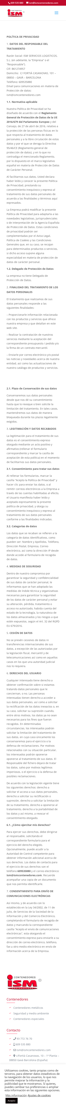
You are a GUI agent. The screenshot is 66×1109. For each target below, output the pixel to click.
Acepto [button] (11, 1100)
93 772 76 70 (24, 1038)
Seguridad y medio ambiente (31, 1013)
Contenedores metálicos (28, 1007)
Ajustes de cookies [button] (39, 1095)
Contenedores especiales (28, 1019)
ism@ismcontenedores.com (33, 1050)
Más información (16, 1095)
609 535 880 (17, 2)
